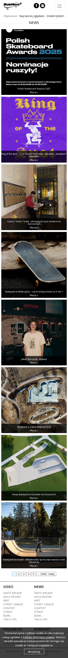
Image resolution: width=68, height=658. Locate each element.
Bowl (7, 615)
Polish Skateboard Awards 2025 (34, 88)
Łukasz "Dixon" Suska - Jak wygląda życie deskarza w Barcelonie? (34, 222)
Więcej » (34, 92)
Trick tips (10, 619)
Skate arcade (12, 593)
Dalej (51, 574)
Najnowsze (10, 16)
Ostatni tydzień (55, 16)
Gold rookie (12, 596)
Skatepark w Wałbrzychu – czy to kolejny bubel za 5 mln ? (34, 291)
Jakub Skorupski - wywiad (34, 359)
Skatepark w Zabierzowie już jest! (34, 426)
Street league (13, 604)
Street (8, 612)
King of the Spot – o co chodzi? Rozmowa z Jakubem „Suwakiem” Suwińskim (34, 155)
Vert (6, 600)
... (38, 574)
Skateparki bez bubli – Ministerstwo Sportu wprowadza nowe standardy (34, 561)
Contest (9, 608)
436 (44, 574)
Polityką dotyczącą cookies (39, 637)
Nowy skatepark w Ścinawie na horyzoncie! (34, 494)
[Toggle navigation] (59, 6)
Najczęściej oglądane (31, 16)
